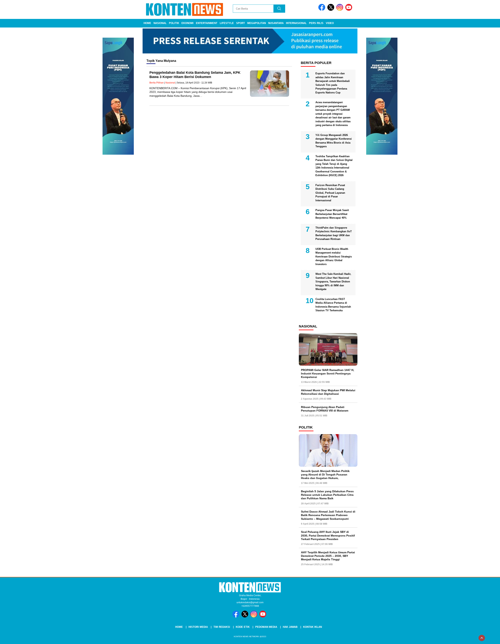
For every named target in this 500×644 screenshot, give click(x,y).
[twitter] (331, 9)
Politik (174, 23)
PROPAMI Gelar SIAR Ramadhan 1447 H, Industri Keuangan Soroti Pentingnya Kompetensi (327, 373)
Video (330, 23)
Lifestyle (227, 23)
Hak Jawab (290, 626)
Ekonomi (187, 23)
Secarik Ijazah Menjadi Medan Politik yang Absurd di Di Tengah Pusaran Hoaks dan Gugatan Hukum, (325, 474)
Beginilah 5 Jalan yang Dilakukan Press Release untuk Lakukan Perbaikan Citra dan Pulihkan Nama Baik (327, 495)
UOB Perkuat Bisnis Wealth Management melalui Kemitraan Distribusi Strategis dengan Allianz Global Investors (333, 256)
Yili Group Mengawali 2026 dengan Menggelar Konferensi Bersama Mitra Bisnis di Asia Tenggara (333, 141)
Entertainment (206, 23)
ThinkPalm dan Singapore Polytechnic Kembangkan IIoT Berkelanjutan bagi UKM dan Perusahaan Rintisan (333, 233)
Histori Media (198, 626)
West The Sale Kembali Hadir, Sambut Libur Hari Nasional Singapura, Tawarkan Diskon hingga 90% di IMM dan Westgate (333, 281)
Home (147, 23)
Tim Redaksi (221, 626)
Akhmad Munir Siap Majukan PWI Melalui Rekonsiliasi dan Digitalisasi (328, 392)
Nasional (160, 23)
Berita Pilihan (156, 82)
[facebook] (322, 9)
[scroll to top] (482, 638)
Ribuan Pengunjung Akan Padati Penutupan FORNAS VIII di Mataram (324, 408)
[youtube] (349, 9)
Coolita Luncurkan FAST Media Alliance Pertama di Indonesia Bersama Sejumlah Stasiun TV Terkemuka (333, 305)
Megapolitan (256, 23)
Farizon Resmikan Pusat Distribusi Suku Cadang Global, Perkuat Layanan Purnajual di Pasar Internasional (330, 193)
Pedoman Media (266, 626)
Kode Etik (243, 626)
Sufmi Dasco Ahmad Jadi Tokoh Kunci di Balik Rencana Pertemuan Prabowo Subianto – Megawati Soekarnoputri (328, 515)
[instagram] (340, 9)
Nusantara (276, 23)
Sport (240, 23)
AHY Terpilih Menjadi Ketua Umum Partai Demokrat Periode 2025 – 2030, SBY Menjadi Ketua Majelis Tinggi (328, 556)
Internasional (296, 23)
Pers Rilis (316, 23)
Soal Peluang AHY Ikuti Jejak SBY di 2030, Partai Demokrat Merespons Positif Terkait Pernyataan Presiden (328, 535)
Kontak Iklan (312, 626)
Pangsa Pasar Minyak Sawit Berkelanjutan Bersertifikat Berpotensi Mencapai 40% (332, 214)
